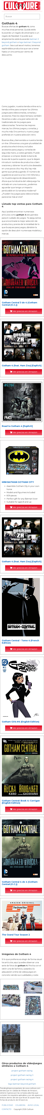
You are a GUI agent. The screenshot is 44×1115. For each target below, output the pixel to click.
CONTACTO (6, 1109)
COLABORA (20, 1105)
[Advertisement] (22, 81)
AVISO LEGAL (33, 1105)
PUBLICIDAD (7, 1105)
